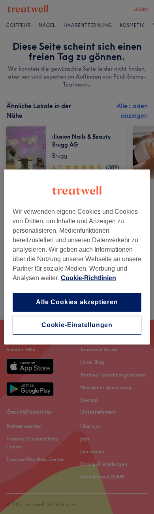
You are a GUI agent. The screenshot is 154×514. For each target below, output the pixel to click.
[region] (77, 257)
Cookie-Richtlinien (88, 278)
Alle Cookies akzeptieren (77, 302)
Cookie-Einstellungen (77, 325)
